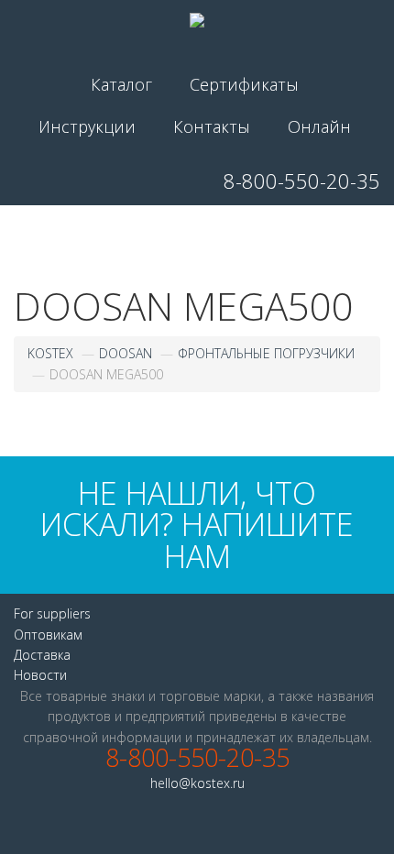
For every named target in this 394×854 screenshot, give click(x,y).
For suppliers (52, 613)
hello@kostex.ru (197, 783)
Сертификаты (244, 84)
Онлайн (319, 126)
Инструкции (87, 126)
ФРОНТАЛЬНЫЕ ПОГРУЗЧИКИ (266, 353)
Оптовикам (48, 634)
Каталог (121, 84)
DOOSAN (125, 353)
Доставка (42, 654)
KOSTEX (50, 353)
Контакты (211, 126)
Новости (40, 675)
